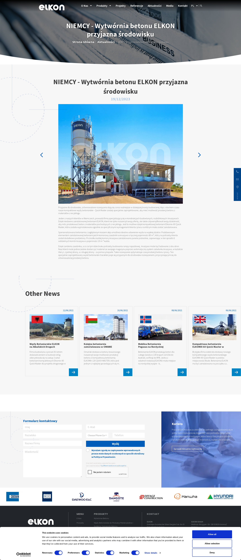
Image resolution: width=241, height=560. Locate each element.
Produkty (101, 5)
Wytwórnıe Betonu (101, 518)
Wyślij (115, 443)
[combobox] (97, 435)
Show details (150, 553)
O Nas (84, 5)
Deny (212, 552)
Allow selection (212, 543)
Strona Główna (83, 42)
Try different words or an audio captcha (113, 466)
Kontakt (183, 5)
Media (169, 5)
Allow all (212, 534)
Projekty (121, 5)
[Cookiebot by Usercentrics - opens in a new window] (23, 554)
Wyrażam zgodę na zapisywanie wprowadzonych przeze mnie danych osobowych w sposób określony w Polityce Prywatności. (117, 453)
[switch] (86, 553)
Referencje (136, 5)
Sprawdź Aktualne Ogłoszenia (188, 448)
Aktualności (155, 5)
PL (192, 5)
